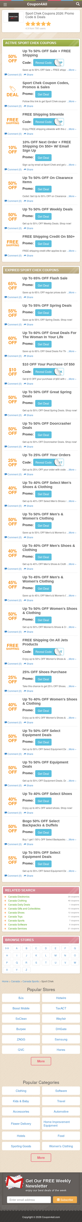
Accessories (21, 1111)
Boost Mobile (21, 1008)
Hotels (21, 1136)
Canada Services (17, 928)
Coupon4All (37, 4)
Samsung (61, 1039)
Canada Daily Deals (19, 904)
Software (61, 1090)
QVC (21, 1049)
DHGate (61, 1029)
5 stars (48, 23)
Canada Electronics (18, 896)
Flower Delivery (21, 1123)
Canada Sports (16, 920)
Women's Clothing (61, 1146)
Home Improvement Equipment (57, 1123)
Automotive (61, 1111)
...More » (71, 69)
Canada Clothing (17, 900)
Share (29, 74)
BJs (21, 998)
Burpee (21, 1029)
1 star (27, 23)
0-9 (7, 948)
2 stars (33, 23)
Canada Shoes (16, 912)
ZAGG (21, 1039)
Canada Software (17, 924)
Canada (15, 981)
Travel (61, 1101)
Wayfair (61, 1018)
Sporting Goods (21, 1146)
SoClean (21, 1018)
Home (5, 981)
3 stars (38, 23)
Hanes (61, 1049)
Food (61, 1136)
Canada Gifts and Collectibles (24, 908)
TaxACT (61, 1008)
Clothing (21, 1090)
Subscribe (66, 1200)
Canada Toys (15, 916)
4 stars (43, 23)
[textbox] (29, 1199)
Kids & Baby (21, 1101)
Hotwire (61, 998)
